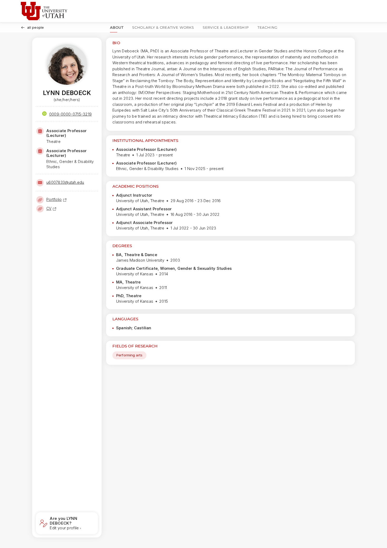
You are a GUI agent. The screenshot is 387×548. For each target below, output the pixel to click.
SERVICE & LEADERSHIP (226, 27)
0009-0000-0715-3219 (70, 114)
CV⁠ (49, 208)
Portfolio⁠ (54, 199)
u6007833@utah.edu (65, 182)
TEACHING (267, 27)
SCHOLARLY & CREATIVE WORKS (163, 27)
